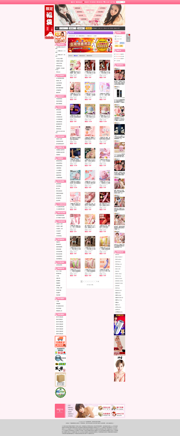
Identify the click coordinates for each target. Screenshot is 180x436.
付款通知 (100, 12)
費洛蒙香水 (58, 244)
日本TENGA (117, 261)
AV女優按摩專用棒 (59, 206)
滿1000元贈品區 (59, 317)
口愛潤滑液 (58, 168)
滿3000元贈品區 (59, 324)
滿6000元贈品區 (59, 331)
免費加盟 (93, 2)
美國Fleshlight (117, 295)
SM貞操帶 (58, 231)
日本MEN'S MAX (118, 283)
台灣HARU (117, 309)
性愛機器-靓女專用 (59, 152)
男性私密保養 (58, 253)
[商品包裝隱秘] (60, 379)
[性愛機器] (119, 346)
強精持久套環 (58, 138)
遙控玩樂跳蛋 (58, 103)
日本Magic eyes (118, 264)
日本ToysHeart (117, 259)
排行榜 (81, 15)
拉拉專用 (57, 200)
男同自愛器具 (58, 190)
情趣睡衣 (57, 283)
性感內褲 (57, 295)
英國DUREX (117, 292)
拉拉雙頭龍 (58, 195)
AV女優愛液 (58, 170)
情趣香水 (57, 242)
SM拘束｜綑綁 (59, 226)
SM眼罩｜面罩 (59, 223)
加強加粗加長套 (59, 141)
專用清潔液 (58, 249)
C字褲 (57, 275)
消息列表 (70, 409)
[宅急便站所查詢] (60, 364)
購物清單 (128, 34)
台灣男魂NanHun (118, 312)
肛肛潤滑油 (58, 186)
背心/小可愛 (58, 271)
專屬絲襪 (57, 303)
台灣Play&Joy (117, 307)
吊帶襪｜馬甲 (58, 287)
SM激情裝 (58, 233)
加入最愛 (107, 2)
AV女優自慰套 (58, 119)
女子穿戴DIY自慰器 (60, 217)
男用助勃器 (58, 128)
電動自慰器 (58, 126)
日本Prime (117, 288)
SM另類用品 (58, 235)
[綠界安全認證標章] (60, 393)
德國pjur (116, 302)
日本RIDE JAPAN (118, 280)
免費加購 (77, 8)
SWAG (71, 432)
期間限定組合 (58, 65)
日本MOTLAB (117, 290)
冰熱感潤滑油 (58, 163)
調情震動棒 (58, 85)
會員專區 (70, 416)
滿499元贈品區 (59, 319)
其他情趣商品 (58, 258)
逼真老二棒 (58, 80)
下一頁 (97, 281)
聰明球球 (57, 92)
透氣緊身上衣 (58, 310)
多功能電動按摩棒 (59, 78)
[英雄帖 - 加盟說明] (60, 369)
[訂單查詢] (60, 358)
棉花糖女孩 (58, 273)
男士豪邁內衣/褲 (59, 306)
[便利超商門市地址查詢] (60, 351)
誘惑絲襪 (57, 285)
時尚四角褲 (58, 308)
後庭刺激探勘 (58, 246)
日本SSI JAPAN (118, 278)
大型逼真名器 (58, 116)
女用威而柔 (58, 90)
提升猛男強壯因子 (59, 143)
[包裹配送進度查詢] (60, 342)
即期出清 (57, 72)
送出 (117, 45)
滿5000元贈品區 (59, 328)
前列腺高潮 (58, 198)
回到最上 (128, 40)
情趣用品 (106, 426)
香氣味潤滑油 (58, 165)
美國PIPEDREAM (118, 297)
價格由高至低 (89, 55)
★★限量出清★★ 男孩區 (60, 47)
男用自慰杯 (58, 109)
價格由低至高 (82, 55)
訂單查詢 (102, 8)
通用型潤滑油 (58, 160)
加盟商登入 (71, 413)
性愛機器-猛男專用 (59, 149)
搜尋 (89, 28)
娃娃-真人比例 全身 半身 (60, 132)
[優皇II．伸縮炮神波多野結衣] (119, 325)
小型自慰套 (58, 112)
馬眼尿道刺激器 (59, 193)
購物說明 (86, 2)
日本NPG (116, 254)
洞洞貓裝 (57, 280)
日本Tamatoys (117, 266)
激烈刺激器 (58, 183)
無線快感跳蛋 (58, 101)
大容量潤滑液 (58, 177)
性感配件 (57, 292)
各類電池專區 (58, 264)
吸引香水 (57, 188)
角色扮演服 (58, 290)
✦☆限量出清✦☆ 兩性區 (60, 55)
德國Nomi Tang (118, 300)
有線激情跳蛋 (58, 98)
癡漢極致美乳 (58, 124)
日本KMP (116, 285)
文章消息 (98, 15)
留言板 (97, 19)
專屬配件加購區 (59, 61)
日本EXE (116, 271)
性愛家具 (57, 154)
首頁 (74, 2)
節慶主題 (57, 278)
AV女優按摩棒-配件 (60, 209)
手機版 (113, 2)
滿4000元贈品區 (59, 326)
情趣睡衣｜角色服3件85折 (60, 69)
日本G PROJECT (118, 257)
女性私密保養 (58, 251)
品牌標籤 (83, 19)
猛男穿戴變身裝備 (59, 215)
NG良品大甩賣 (59, 58)
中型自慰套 (58, 114)
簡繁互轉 (100, 2)
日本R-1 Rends (117, 273)
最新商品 (79, 12)
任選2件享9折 (58, 63)
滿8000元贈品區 (59, 333)
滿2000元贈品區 (59, 321)
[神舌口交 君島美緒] (119, 369)
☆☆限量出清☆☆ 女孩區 (60, 51)
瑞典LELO (117, 304)
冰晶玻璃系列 (58, 256)
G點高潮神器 (58, 83)
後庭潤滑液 (58, 175)
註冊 (121, 45)
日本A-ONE (117, 268)
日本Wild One (117, 276)
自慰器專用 (58, 172)
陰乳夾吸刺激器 (59, 87)
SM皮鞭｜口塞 (59, 228)
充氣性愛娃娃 (58, 121)
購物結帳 (80, 2)
